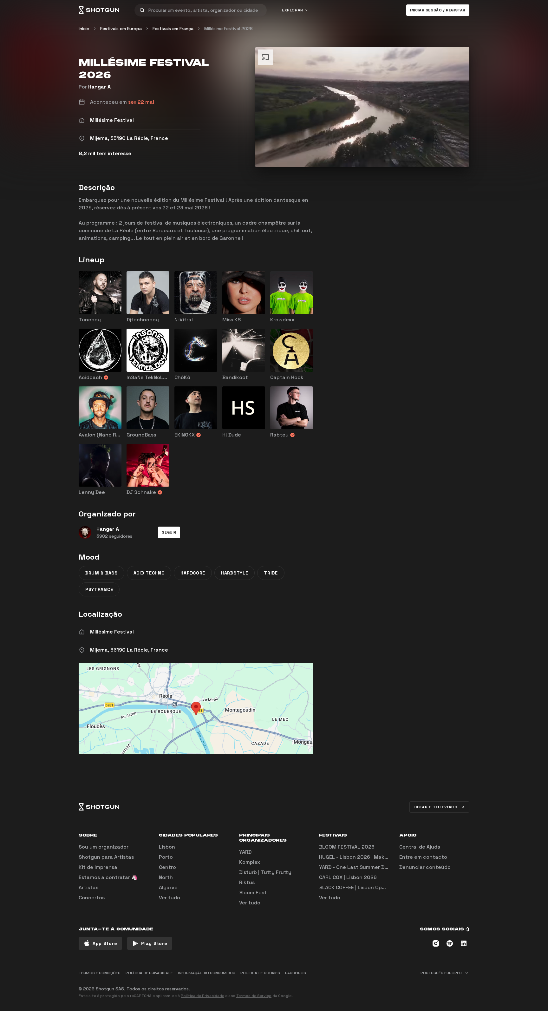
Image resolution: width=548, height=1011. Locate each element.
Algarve (168, 887)
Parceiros (295, 972)
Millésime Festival (112, 631)
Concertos (92, 897)
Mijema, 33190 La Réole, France (129, 650)
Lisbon (167, 847)
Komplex (249, 862)
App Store (105, 943)
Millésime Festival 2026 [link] (228, 28)
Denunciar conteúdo (425, 867)
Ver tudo (169, 897)
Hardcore (192, 573)
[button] (169, 532)
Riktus (247, 882)
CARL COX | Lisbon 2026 (348, 877)
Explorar (292, 10)
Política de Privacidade (202, 995)
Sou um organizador (103, 847)
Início (84, 28)
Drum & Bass (101, 573)
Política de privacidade (149, 972)
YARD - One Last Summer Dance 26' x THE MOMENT (381, 867)
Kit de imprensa (98, 867)
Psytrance (99, 589)
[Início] (99, 10)
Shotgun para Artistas (106, 857)
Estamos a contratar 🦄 (108, 877)
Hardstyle (234, 573)
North (166, 877)
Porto (166, 857)
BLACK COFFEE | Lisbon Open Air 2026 (364, 887)
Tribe (271, 573)
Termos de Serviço (253, 995)
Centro (167, 867)
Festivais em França (173, 28)
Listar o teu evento (436, 807)
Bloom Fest (253, 892)
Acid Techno (149, 573)
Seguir (169, 532)
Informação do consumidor (206, 972)
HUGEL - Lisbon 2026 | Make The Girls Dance (373, 857)
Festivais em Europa (121, 28)
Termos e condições (100, 972)
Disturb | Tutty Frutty (265, 872)
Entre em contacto (423, 857)
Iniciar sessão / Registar (438, 10)
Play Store (154, 943)
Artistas (88, 887)
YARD (245, 852)
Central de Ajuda (419, 847)
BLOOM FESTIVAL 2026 (347, 847)
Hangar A (99, 86)
